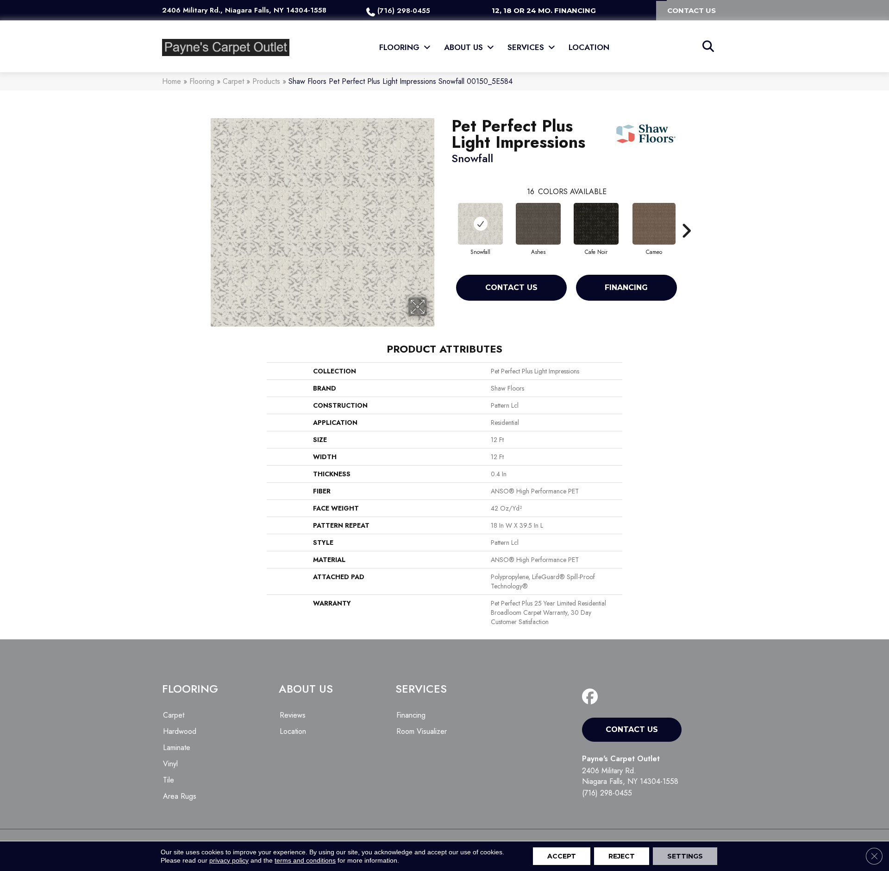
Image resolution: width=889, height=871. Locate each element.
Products (266, 81)
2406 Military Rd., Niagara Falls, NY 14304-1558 (244, 10)
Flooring (201, 81)
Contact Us (511, 287)
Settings (685, 856)
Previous (447, 216)
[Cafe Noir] (596, 224)
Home (171, 81)
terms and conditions (305, 860)
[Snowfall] (480, 224)
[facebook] (592, 697)
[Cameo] (654, 224)
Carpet (233, 81)
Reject (621, 856)
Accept (561, 856)
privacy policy (229, 860)
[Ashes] (538, 224)
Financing (626, 287)
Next (686, 216)
